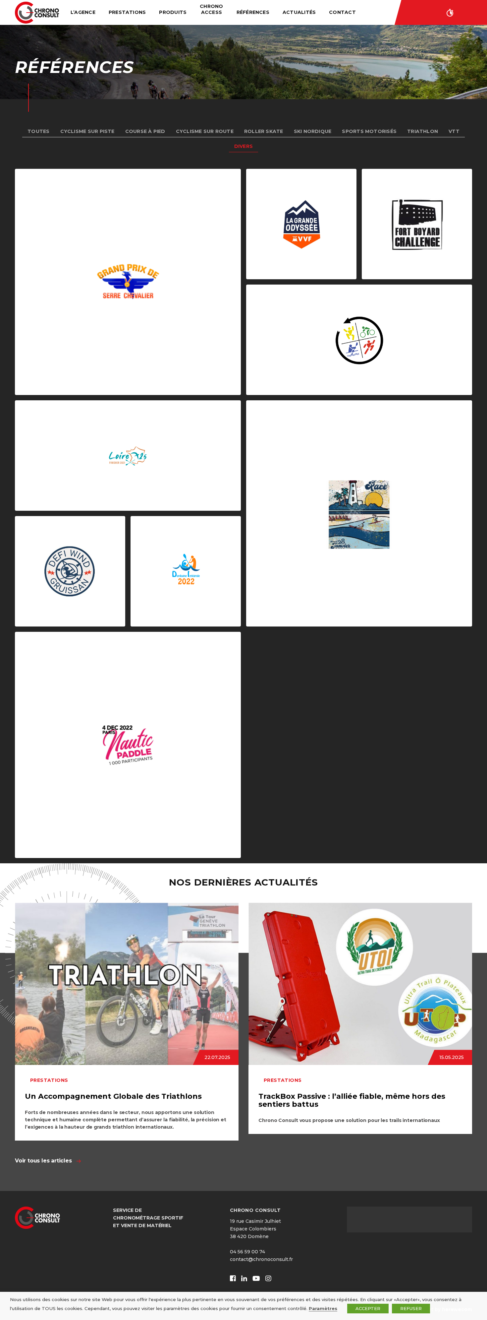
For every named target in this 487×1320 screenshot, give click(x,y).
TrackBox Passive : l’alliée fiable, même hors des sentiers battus (351, 1100)
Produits (173, 12)
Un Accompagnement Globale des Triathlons (113, 1096)
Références (253, 12)
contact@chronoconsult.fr (261, 1259)
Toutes (38, 131)
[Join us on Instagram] (268, 1279)
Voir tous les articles (43, 1160)
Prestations (127, 12)
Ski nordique (313, 131)
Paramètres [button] (323, 1308)
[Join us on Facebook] (233, 1279)
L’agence (83, 12)
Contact (342, 12)
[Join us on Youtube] (256, 1279)
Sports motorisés (369, 131)
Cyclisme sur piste (87, 131)
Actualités (299, 12)
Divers (243, 146)
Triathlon (422, 131)
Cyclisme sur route (205, 131)
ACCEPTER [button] (367, 1308)
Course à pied (145, 131)
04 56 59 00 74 (247, 1252)
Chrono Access (211, 9)
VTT (454, 131)
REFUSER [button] (411, 1308)
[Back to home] (37, 13)
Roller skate (263, 131)
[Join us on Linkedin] (244, 1279)
